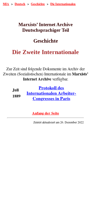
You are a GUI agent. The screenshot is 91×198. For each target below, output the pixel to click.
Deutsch (20, 4)
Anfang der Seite (45, 113)
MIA (6, 4)
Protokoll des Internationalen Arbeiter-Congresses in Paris (51, 92)
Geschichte (38, 4)
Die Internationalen (63, 4)
